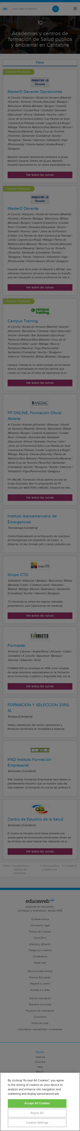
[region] (40, 1101)
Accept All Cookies (37, 1103)
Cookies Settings (37, 1122)
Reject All (37, 1113)
